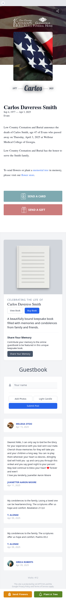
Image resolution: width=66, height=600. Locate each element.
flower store (27, 175)
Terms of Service (41, 586)
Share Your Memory (20, 353)
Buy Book (32, 310)
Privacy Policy (24, 586)
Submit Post (33, 405)
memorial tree (41, 170)
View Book (15, 310)
